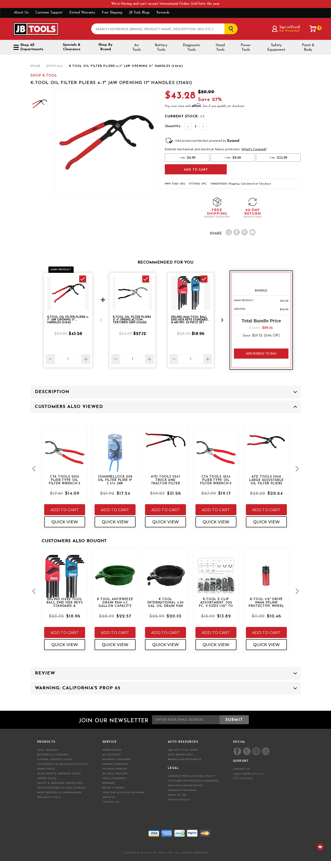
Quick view (64, 521)
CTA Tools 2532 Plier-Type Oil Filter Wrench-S (64, 480)
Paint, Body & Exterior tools (59, 773)
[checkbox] (82, 279)
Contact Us (110, 802)
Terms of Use (177, 795)
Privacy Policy (179, 800)
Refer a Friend (113, 788)
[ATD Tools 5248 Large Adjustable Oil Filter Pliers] (266, 445)
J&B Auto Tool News (183, 750)
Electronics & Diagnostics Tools (62, 764)
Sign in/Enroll (289, 27)
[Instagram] (265, 751)
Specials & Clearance (71, 47)
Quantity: (173, 126)
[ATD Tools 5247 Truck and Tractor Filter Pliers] (165, 444)
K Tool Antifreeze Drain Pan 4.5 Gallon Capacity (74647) (115, 602)
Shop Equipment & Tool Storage (61, 788)
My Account (111, 755)
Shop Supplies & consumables (59, 792)
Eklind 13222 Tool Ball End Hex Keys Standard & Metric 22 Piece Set (65, 602)
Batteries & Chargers (52, 755)
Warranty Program (182, 790)
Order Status (111, 750)
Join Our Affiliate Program (123, 792)
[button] (101, 320)
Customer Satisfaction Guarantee (193, 781)
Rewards (162, 12)
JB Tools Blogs (139, 12)
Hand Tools (220, 47)
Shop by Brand (105, 47)
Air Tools (136, 47)
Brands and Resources (184, 759)
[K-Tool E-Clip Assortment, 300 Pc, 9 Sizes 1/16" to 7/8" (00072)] (216, 579)
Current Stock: (185, 116)
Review (45, 673)
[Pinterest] (244, 232)
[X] (229, 232)
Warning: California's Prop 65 (77, 688)
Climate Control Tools (55, 759)
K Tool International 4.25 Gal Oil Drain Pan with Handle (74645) (165, 602)
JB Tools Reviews (115, 773)
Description (52, 392)
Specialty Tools (49, 797)
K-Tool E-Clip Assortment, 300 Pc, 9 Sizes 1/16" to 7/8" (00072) (216, 602)
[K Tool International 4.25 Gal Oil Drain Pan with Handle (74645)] (165, 579)
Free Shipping (112, 12)
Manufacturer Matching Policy (191, 776)
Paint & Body (308, 47)
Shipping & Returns (116, 759)
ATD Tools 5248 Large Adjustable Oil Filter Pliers (266, 480)
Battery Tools (161, 47)
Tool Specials (47, 750)
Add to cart (64, 510)
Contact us (241, 769)
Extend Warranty (82, 12)
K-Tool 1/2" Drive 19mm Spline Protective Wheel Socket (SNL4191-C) (266, 602)
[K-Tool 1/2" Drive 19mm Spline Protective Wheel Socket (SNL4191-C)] (266, 579)
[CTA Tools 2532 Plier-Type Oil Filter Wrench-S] (64, 456)
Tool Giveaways (114, 778)
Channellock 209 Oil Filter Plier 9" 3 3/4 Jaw (115, 480)
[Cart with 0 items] (312, 28)
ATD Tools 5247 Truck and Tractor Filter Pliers (165, 480)
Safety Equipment (276, 47)
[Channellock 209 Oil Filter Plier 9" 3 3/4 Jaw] (115, 456)
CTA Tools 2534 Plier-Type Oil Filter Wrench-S (216, 480)
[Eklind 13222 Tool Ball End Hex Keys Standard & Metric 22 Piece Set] (64, 583)
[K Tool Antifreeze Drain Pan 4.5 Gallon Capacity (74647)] (115, 579)
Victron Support (114, 769)
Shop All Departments (31, 47)
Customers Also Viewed (69, 407)
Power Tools (246, 47)
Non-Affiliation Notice (185, 785)
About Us (21, 12)
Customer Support (49, 12)
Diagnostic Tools (191, 47)
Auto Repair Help (180, 755)
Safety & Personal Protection (60, 783)
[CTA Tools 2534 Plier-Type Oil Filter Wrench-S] (216, 456)
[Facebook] (237, 232)
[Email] (252, 232)
